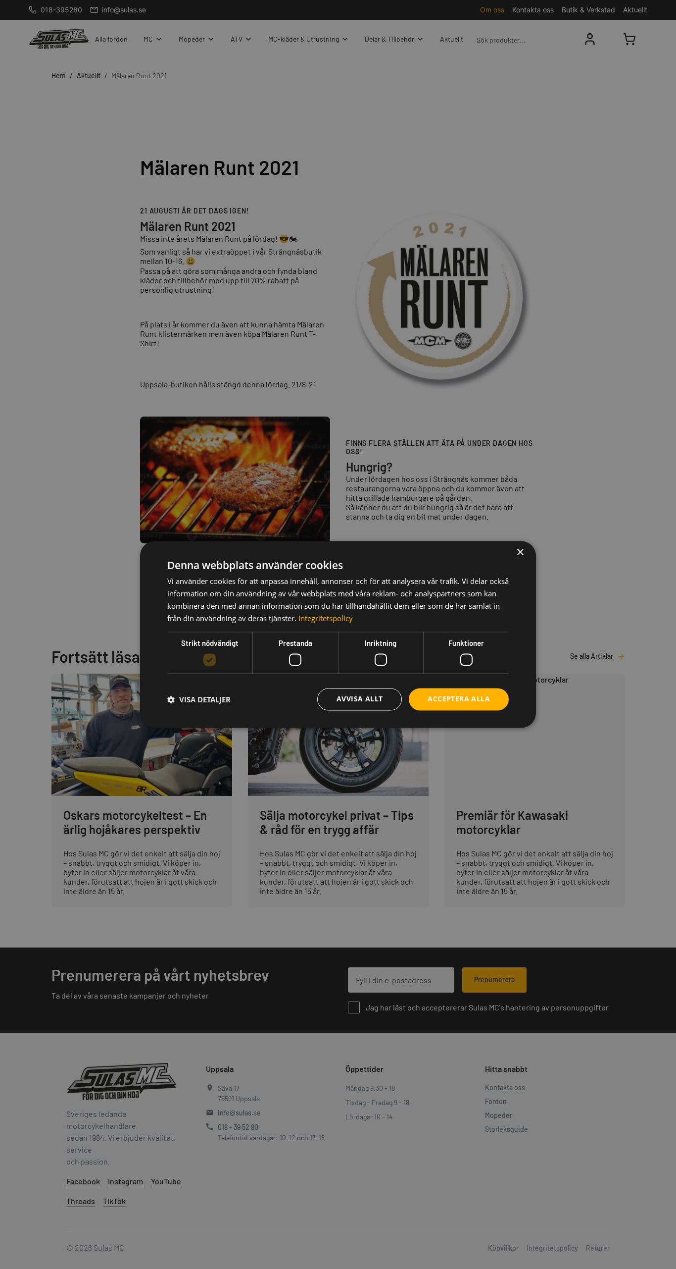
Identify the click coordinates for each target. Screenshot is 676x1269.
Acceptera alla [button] (459, 699)
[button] (199, 699)
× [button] (520, 552)
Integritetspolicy (325, 618)
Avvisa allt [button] (360, 699)
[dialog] (338, 634)
